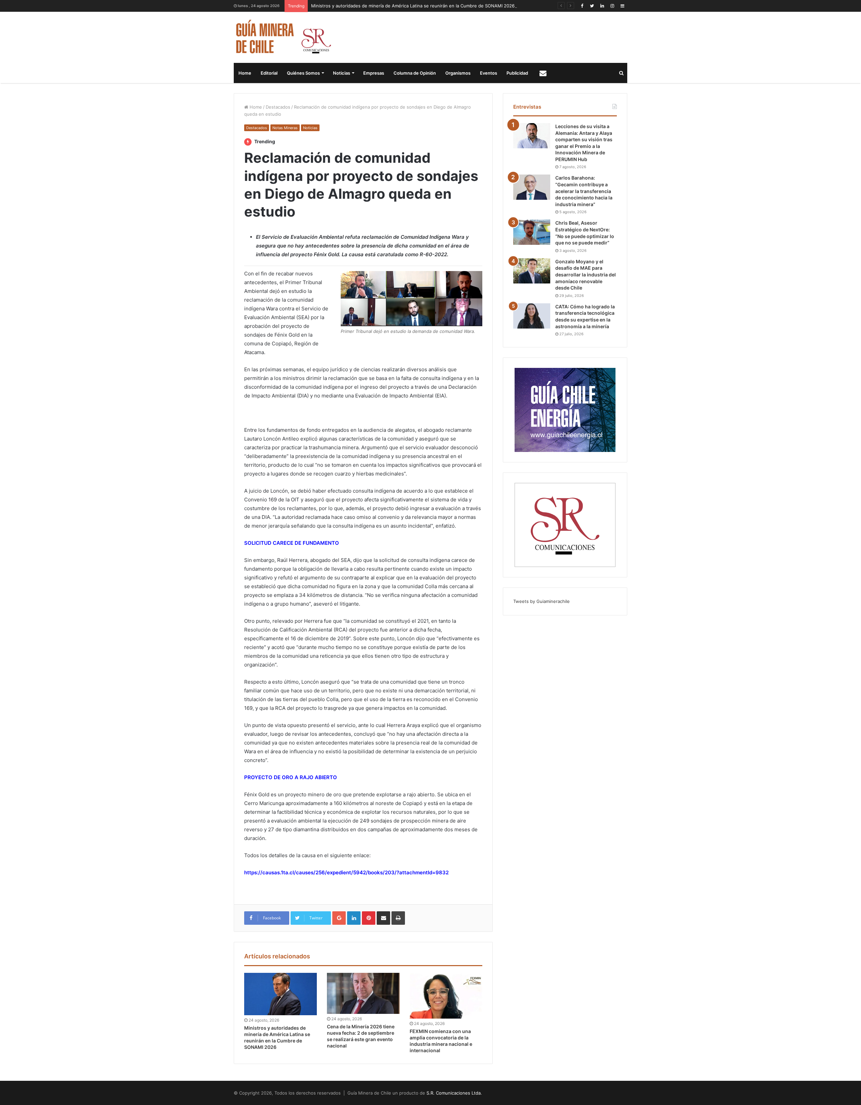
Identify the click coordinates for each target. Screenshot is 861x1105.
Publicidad (517, 73)
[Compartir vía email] (383, 918)
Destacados (278, 107)
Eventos (488, 73)
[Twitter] (592, 6)
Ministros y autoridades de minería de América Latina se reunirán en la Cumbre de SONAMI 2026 (413, 5)
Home (244, 73)
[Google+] (339, 918)
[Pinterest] (368, 918)
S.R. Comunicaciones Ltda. (454, 1093)
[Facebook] (582, 6)
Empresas (373, 73)
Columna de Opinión (415, 73)
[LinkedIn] (602, 6)
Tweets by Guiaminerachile (541, 601)
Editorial (269, 73)
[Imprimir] (398, 918)
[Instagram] (612, 6)
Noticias (341, 73)
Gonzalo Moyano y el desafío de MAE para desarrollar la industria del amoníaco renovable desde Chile (585, 275)
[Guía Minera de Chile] (283, 37)
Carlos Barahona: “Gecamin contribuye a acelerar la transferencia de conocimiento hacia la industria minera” (583, 191)
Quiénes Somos (303, 73)
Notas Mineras (285, 127)
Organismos (458, 73)
